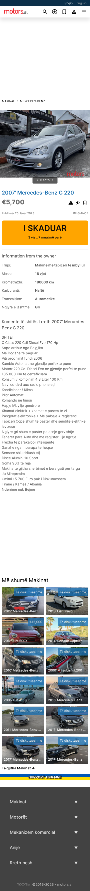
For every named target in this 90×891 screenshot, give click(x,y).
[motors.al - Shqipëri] (23, 884)
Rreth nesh (21, 862)
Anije (15, 847)
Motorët (18, 817)
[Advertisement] (45, 59)
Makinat (8, 101)
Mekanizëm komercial (32, 832)
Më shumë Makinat (25, 580)
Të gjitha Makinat (16, 768)
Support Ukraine (45, 777)
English (81, 3)
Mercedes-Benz (32, 101)
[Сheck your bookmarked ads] (64, 12)
